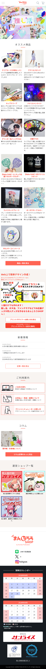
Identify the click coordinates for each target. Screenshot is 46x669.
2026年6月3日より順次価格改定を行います (16, 359)
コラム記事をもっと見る (23, 454)
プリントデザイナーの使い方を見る (23, 319)
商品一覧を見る (23, 263)
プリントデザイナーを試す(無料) (23, 325)
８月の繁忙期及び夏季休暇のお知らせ (15, 346)
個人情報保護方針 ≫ (23, 660)
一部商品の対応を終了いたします (13, 353)
